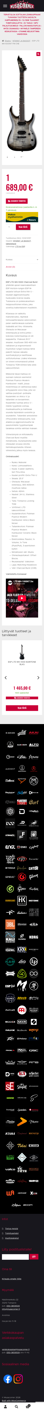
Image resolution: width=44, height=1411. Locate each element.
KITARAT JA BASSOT (21, 41)
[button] (38, 54)
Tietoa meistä (11, 1229)
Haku (16, 1407)
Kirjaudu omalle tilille (11, 1279)
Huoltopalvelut (12, 1238)
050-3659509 (13, 1306)
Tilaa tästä (23, 227)
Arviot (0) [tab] (10, 267)
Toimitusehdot (12, 1233)
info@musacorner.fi (11, 1309)
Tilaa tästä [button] (22, 708)
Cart (26, 1404)
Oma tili (5, 1407)
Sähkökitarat (11, 244)
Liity (34, 1256)
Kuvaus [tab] (9, 260)
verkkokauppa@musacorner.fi (16, 1350)
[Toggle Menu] (5, 6)
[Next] (38, 677)
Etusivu (8, 41)
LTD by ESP (20, 246)
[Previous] (6, 677)
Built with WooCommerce (14, 1401)
